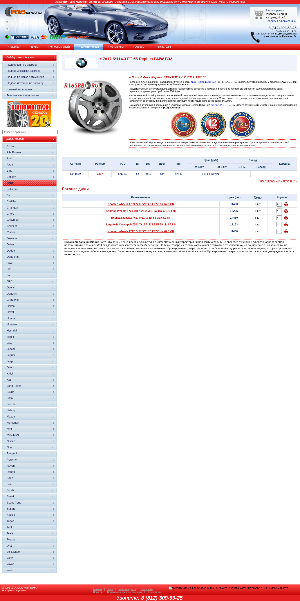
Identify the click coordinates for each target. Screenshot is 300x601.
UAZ (9, 545)
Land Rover (14, 385)
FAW (9, 263)
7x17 (100, 173)
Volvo (10, 558)
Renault (11, 471)
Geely (10, 287)
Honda (11, 318)
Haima (11, 306)
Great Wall (13, 299)
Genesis (12, 293)
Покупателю (163, 46)
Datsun (11, 244)
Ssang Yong (14, 502)
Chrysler (12, 226)
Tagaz (10, 521)
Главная (15, 46)
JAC (9, 342)
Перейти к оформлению (281, 21)
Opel (10, 447)
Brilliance (12, 189)
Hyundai (12, 330)
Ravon (11, 465)
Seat (9, 484)
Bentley (11, 176)
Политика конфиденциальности (124, 592)
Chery (10, 213)
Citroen (11, 232)
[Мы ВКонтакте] (20, 38)
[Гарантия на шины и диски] (213, 137)
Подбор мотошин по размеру (25, 83)
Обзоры (140, 46)
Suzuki (11, 514)
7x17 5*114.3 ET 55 (220, 105)
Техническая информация (23, 95)
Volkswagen (14, 551)
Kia (9, 379)
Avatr (10, 164)
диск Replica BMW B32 (203, 82)
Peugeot (12, 453)
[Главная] (7, 23)
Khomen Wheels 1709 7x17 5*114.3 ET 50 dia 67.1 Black (141, 210)
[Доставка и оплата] (184, 137)
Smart (10, 496)
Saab (10, 478)
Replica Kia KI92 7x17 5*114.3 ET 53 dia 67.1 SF (140, 217)
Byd (9, 195)
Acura (10, 146)
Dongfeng (13, 256)
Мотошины (117, 46)
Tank (10, 527)
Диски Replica (90, 46)
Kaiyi (10, 373)
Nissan (11, 441)
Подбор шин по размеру (22, 64)
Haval (10, 312)
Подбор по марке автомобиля (25, 77)
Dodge (11, 250)
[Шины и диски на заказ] (242, 137)
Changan (12, 207)
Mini (9, 428)
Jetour (10, 367)
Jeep (10, 361)
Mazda (11, 416)
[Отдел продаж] (7, 30)
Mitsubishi (13, 435)
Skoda (10, 490)
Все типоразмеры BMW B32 (277, 181)
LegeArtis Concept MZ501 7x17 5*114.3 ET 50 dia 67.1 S (141, 224)
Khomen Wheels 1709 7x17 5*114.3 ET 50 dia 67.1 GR (141, 204)
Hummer (12, 324)
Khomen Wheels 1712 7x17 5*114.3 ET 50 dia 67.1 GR (141, 231)
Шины (35, 46)
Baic (9, 170)
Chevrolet (12, 219)
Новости (98, 592)
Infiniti (10, 336)
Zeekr (10, 570)
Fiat (9, 269)
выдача (279, 33)
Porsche (12, 459)
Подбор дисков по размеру (23, 70)
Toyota (11, 539)
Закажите (61, 1)
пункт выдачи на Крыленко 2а (279, 36)
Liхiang (11, 410)
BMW (10, 183)
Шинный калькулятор (20, 89)
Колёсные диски (60, 46)
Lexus (10, 392)
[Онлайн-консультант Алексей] (7, 38)
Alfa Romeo (14, 152)
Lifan (10, 398)
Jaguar (11, 355)
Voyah (10, 564)
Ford (9, 275)
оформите (203, 1)
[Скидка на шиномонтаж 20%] (29, 126)
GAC (10, 281)
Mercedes (13, 422)
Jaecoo (11, 349)
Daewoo (12, 238)
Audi (9, 158)
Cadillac (12, 201)
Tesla (10, 533)
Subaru (11, 508)
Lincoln (11, 404)
